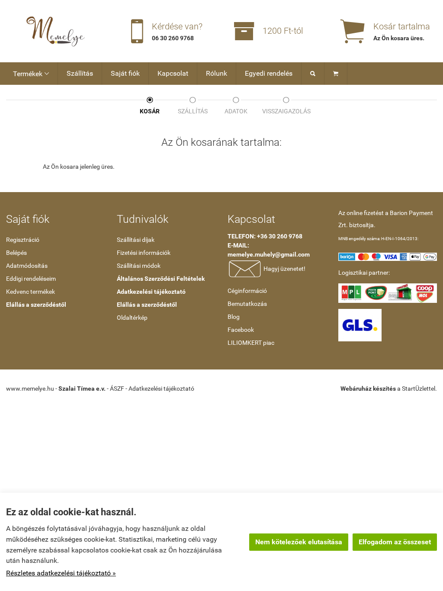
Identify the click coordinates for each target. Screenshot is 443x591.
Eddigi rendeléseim (31, 278)
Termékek (31, 74)
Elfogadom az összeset (395, 542)
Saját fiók (125, 73)
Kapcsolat (172, 73)
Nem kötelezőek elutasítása (298, 542)
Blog (234, 316)
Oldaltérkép (132, 317)
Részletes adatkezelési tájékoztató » (61, 573)
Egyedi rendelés (268, 73)
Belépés (16, 252)
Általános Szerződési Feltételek (161, 278)
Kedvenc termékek (30, 291)
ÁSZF (117, 388)
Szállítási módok (139, 265)
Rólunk (216, 73)
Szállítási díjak (135, 239)
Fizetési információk (143, 252)
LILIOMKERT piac (251, 342)
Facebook (241, 329)
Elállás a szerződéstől (36, 304)
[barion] (387, 256)
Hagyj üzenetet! (283, 268)
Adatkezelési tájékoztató (151, 291)
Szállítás (80, 73)
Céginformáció (247, 290)
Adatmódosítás (27, 265)
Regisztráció (22, 239)
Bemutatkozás (247, 303)
